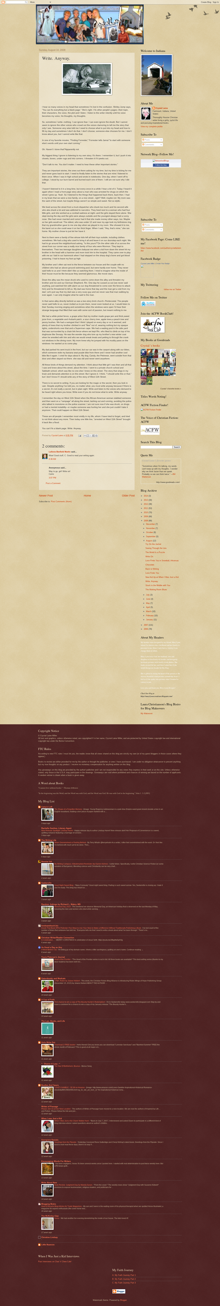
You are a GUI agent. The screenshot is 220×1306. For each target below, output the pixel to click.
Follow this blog (160, 165)
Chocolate (149, 565)
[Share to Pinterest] (96, 435)
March (149, 611)
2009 (146, 516)
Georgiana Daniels (49, 1140)
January (150, 619)
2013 (146, 500)
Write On (149, 556)
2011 (146, 508)
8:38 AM (52, 459)
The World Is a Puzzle (155, 552)
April (148, 607)
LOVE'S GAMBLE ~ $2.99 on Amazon (69, 1087)
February (150, 615)
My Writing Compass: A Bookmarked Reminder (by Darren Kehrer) (81, 864)
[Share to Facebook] (93, 435)
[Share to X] (90, 435)
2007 (146, 625)
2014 (146, 496)
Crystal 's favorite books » (170, 389)
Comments (149, 144)
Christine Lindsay (49, 1237)
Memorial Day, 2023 (62, 907)
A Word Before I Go (49, 950)
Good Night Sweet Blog (64, 885)
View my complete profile (152, 126)
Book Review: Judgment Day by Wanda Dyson (73, 1185)
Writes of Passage (49, 1106)
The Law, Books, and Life (53, 1021)
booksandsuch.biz (49, 926)
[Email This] (85, 435)
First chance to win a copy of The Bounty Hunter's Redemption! (80, 1002)
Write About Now (49, 1182)
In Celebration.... (48, 940)
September (151, 536)
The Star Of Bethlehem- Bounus (67, 1066)
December (150, 524)
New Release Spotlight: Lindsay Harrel (57, 831)
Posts (147, 140)
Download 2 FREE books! (65, 1045)
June (148, 599)
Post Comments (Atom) (61, 501)
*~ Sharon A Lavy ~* (50, 1064)
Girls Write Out (48, 1042)
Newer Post (46, 495)
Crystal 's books (150, 345)
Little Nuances (47, 1245)
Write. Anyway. (151, 581)
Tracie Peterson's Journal (53, 957)
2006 (146, 629)
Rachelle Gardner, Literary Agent (56, 828)
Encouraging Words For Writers (56, 1161)
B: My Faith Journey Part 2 (124, 1279)
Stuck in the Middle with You (157, 585)
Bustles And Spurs (50, 1085)
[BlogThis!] (87, 435)
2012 (146, 504)
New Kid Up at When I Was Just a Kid (162, 577)
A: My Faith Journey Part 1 (124, 1275)
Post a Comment (53, 483)
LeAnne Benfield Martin (59, 452)
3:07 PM (52, 478)
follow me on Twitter (172, 289)
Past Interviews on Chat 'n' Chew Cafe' (55, 1261)
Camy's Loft (46, 807)
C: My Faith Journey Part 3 (124, 1283)
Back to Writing (152, 569)
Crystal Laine (162, 108)
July (148, 595)
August (149, 541)
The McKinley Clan (50, 1216)
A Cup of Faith (48, 1000)
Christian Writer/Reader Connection (57, 938)
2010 (146, 512)
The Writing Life (48, 840)
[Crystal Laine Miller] (147, 277)
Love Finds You (152, 573)
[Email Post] (80, 435)
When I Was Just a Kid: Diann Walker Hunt (71, 1121)
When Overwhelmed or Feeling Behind (70, 842)
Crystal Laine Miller (147, 263)
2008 (146, 521)
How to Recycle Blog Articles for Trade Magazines (61, 1206)
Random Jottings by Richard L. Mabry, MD (61, 904)
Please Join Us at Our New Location (56, 1109)
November (150, 528)
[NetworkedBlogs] (161, 161)
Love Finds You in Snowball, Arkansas (162, 560)
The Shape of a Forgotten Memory (68, 809)
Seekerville (46, 883)
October (150, 532)
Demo (57, 1218)
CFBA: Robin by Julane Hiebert (67, 981)
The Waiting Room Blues (156, 589)
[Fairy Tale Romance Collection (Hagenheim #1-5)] (173, 366)
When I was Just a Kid (51, 1118)
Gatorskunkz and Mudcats (53, 978)
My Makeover (147, 713)
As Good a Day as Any (51, 947)
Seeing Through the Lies (156, 548)
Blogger (123, 1300)
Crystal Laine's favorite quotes (156, 460)
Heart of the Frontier (62, 959)
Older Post (128, 495)
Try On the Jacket (153, 544)
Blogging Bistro (48, 1204)
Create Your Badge (163, 263)
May (148, 603)
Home (87, 495)
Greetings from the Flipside (65, 1142)
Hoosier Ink (46, 861)
